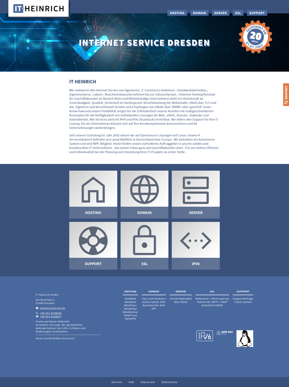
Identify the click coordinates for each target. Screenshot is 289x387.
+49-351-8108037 (51, 316)
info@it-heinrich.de (52, 308)
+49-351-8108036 (51, 313)
